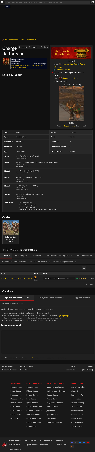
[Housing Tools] (26, 366)
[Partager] (92, 2)
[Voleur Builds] (76, 418)
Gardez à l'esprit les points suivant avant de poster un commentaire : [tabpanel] (35, 333)
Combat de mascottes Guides (35, 410)
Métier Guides (16, 403)
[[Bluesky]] (80, 442)
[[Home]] (4, 446)
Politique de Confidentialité (63, 445)
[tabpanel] (47, 276)
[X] (76, 442)
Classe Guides (16, 387)
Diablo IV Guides (77, 383)
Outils (72, 366)
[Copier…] (84, 268)
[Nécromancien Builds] (77, 410)
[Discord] (72, 442)
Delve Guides (15, 391)
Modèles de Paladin (77, 414)
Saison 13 (74, 391)
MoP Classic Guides (34, 383)
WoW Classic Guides (55, 383)
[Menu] (2, 2)
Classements (31, 426)
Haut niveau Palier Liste (77, 395)
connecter (31, 358)
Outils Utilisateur (31, 440)
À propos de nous (47, 440)
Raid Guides (15, 407)
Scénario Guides (33, 414)
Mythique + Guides (17, 399)
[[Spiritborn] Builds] (77, 426)
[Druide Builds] (76, 407)
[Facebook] (84, 442)
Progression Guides (17, 395)
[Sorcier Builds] (76, 422)
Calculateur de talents (17, 410)
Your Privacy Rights (16, 445)
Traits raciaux (31, 40)
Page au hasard (31, 445)
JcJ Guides (51, 410)
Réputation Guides (34, 407)
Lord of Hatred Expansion (77, 387)
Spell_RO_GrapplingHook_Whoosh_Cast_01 (17, 278)
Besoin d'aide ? (15, 440)
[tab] (6, 255)
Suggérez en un (70, 126)
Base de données (11, 40)
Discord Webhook (9, 370)
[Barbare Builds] (77, 403)
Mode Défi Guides (33, 418)
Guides (90, 366)
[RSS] (72, 446)
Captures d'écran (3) (71, 84)
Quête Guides (32, 403)
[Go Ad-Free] (87, 370)
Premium (44, 445)
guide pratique (64, 315)
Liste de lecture (84, 278)
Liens (46, 47)
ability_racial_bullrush (70, 78)
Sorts (22, 40)
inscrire (42, 358)
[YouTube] (88, 442)
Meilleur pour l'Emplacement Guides (57, 391)
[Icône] (6, 61)
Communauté (69, 370)
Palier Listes (15, 414)
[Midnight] (14, 418)
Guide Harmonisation (55, 387)
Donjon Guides (32, 395)
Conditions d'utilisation (16, 449)
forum (26, 320)
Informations (7, 366)
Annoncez (60, 440)
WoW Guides (15, 383)
